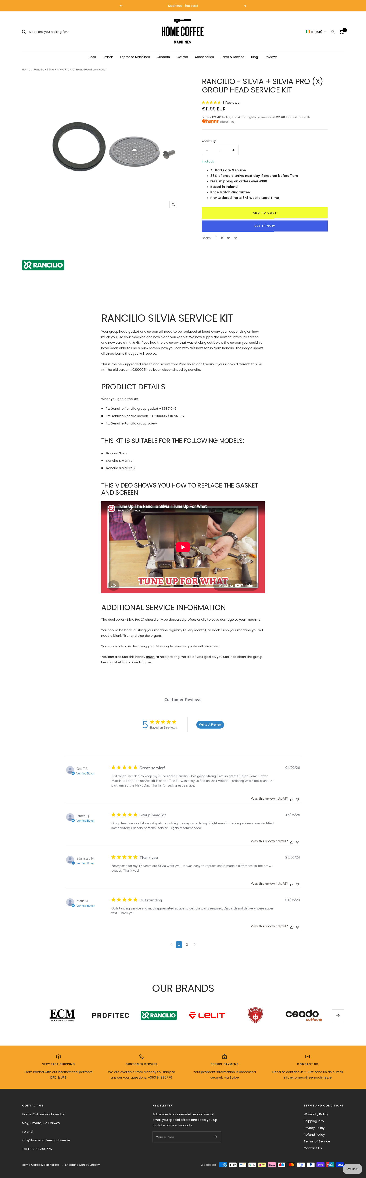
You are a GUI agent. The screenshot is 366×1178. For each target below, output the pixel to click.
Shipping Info (314, 1121)
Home (26, 70)
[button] (316, 32)
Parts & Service (232, 57)
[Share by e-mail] (235, 238)
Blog (254, 57)
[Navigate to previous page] (171, 944)
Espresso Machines (135, 57)
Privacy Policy (314, 1128)
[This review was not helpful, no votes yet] (297, 799)
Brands (108, 57)
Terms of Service (317, 1141)
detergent (153, 635)
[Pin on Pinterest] (222, 238)
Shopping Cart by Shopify (82, 1165)
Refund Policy (314, 1134)
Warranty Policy (316, 1114)
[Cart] (342, 32)
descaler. (212, 646)
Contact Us (313, 1148)
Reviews (271, 57)
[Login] (332, 32)
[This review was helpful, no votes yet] (291, 799)
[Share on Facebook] (216, 238)
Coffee (182, 57)
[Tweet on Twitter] (228, 238)
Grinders (163, 57)
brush (150, 656)
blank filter (121, 635)
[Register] (215, 1136)
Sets (92, 57)
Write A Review (210, 725)
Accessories (204, 57)
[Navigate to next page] (194, 944)
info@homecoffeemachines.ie (308, 1077)
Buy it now (264, 226)
